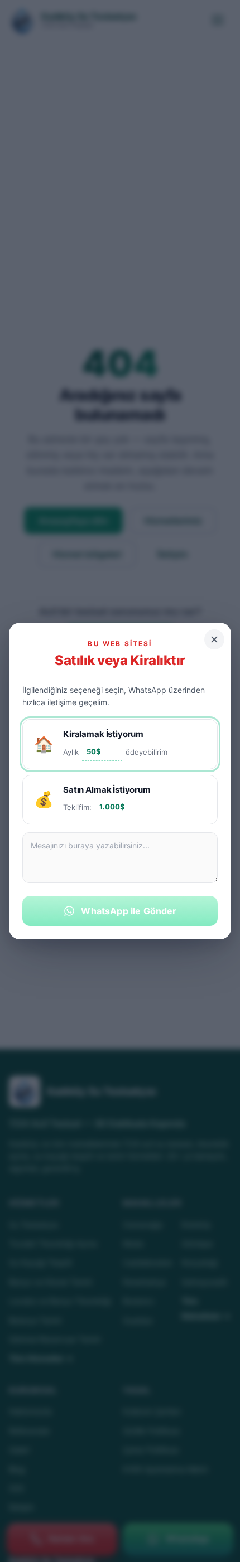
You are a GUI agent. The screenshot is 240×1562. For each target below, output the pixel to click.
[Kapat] (214, 639)
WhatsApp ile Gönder (128, 910)
